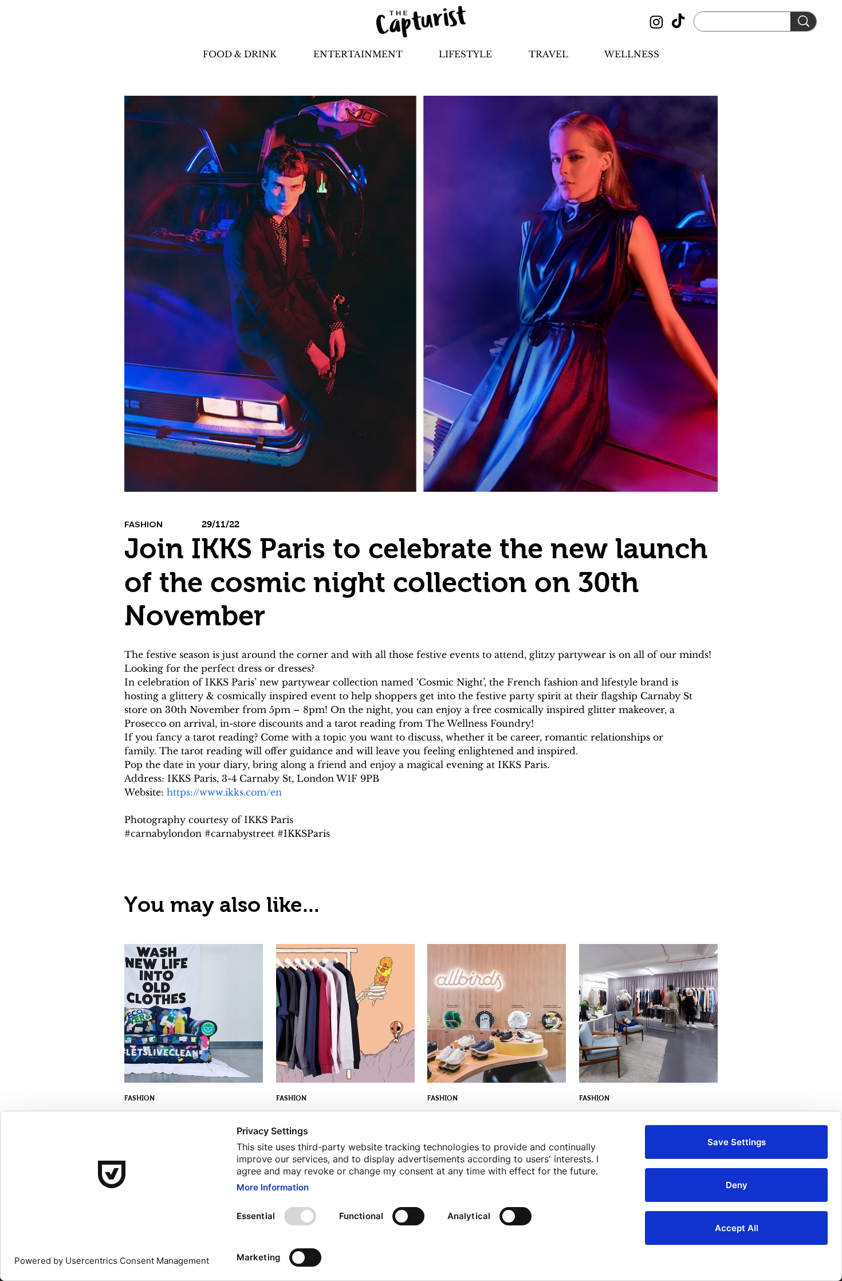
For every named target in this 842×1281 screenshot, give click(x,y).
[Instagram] (656, 21)
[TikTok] (678, 21)
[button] (229, 54)
